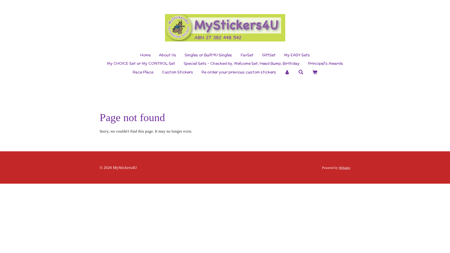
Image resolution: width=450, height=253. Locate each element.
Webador (344, 168)
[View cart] (314, 72)
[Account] (287, 72)
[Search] (301, 72)
